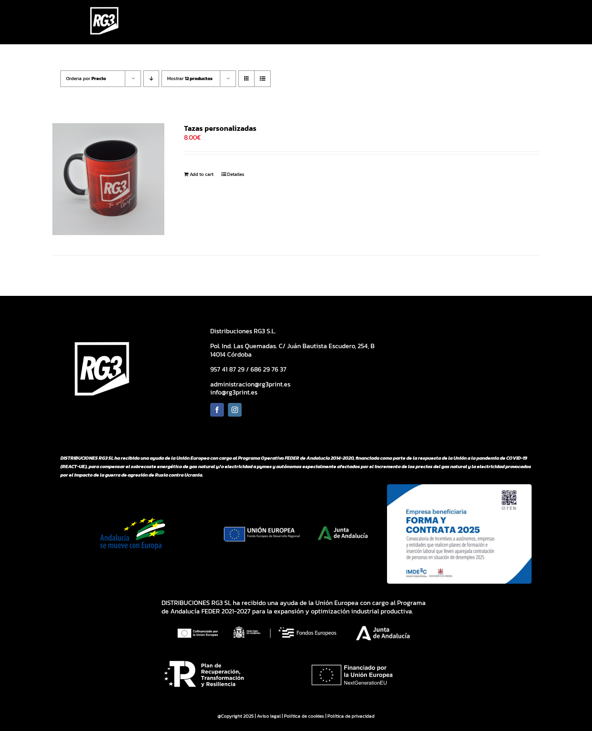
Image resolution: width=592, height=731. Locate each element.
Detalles (235, 174)
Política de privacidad (351, 716)
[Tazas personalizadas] (108, 179)
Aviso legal (269, 716)
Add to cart (201, 174)
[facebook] (217, 410)
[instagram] (235, 410)
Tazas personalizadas (220, 128)
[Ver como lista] (262, 79)
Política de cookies (304, 716)
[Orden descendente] (151, 78)
